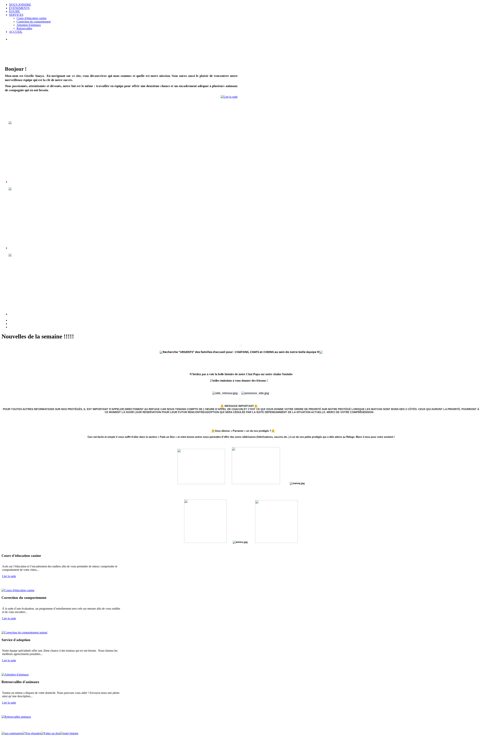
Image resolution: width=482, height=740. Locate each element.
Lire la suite (9, 576)
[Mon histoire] (229, 96)
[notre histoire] (69, 733)
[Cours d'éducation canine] (18, 590)
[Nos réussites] (31, 733)
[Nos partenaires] (12, 733)
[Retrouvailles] (16, 716)
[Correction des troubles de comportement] (24, 632)
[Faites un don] (50, 733)
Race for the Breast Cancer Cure (472, 9)
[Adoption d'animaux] (15, 674)
